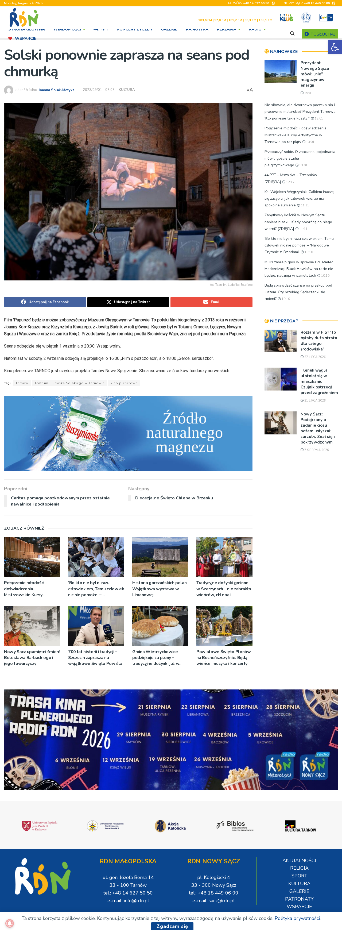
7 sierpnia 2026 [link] (316, 450)
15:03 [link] (308, 93)
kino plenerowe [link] (124, 383)
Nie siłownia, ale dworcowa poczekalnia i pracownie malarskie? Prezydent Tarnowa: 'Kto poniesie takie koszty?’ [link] (300, 111)
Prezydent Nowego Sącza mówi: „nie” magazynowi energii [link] (315, 74)
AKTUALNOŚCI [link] (299, 860)
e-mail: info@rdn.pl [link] (128, 900)
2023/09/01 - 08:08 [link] (99, 89)
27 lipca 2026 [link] (315, 357)
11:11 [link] (304, 205)
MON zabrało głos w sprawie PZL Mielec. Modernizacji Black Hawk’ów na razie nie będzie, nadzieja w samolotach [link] (299, 269)
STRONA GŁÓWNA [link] (26, 29)
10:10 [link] (308, 252)
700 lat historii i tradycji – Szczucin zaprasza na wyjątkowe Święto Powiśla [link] (95, 658)
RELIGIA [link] (299, 868)
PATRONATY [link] (299, 899)
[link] (335, 47)
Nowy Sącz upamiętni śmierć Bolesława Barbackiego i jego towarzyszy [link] (32, 658)
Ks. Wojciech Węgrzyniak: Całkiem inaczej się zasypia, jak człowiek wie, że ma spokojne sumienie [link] (300, 198)
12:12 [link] (289, 182)
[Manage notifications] (9, 923)
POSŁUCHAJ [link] (322, 34)
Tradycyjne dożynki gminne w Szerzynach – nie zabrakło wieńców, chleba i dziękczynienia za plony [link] (223, 589)
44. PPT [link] (101, 29)
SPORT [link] (299, 876)
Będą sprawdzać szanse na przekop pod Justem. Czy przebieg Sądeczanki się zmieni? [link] (298, 292)
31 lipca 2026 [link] (315, 401)
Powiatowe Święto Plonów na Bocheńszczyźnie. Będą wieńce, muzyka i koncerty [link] (223, 658)
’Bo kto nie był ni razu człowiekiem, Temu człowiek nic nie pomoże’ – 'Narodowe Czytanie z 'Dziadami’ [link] (96, 589)
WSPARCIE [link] (25, 38)
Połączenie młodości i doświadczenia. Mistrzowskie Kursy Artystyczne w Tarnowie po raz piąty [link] (31, 589)
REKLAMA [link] (226, 29)
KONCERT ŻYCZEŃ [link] (134, 29)
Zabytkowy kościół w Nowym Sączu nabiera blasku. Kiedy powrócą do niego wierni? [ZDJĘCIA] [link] (298, 222)
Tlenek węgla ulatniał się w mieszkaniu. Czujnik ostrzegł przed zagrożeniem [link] (319, 381)
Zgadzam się (172, 926)
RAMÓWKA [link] (197, 29)
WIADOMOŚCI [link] (67, 29)
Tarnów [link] (21, 383)
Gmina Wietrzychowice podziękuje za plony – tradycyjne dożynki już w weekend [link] (155, 658)
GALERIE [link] (169, 29)
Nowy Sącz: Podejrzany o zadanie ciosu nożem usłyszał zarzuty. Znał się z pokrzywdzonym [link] (318, 428)
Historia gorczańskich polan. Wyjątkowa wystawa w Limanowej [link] (160, 589)
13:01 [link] (318, 119)
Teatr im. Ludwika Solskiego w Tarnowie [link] (69, 383)
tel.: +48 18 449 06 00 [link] (213, 893)
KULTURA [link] (127, 89)
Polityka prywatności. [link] (298, 918)
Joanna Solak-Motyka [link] (56, 89)
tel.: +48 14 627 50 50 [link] (128, 893)
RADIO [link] (255, 29)
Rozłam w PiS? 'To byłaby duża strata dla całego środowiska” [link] (319, 341)
